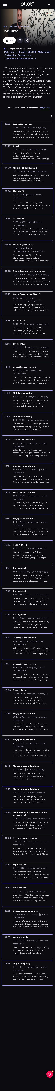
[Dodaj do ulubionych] (20, 40)
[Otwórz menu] (5, 4)
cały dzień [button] (45, 108)
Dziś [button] (9, 108)
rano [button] (23, 108)
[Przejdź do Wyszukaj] (49, 4)
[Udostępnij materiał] (27, 40)
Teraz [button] (16, 108)
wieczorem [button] (32, 108)
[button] (51, 116)
